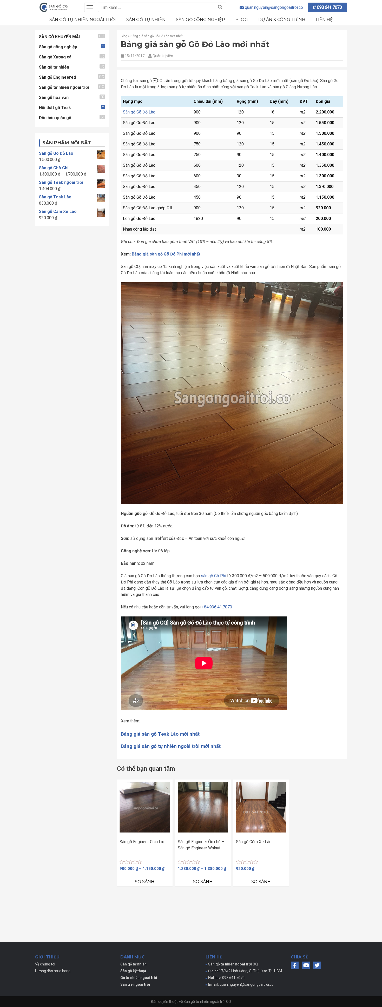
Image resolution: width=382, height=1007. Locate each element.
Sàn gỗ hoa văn (54, 97)
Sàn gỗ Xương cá (55, 57)
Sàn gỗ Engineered (57, 77)
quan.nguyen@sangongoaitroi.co (247, 984)
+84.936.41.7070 (217, 607)
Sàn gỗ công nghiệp (200, 19)
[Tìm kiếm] (220, 7)
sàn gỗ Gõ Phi (213, 575)
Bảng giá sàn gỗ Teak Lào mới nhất (160, 734)
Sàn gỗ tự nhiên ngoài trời (82, 19)
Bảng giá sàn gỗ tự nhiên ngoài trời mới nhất (171, 746)
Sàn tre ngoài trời (135, 984)
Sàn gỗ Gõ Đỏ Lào (139, 112)
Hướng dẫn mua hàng (52, 971)
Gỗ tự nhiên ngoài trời (138, 978)
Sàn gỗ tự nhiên (146, 19)
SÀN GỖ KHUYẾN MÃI (59, 36)
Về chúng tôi (45, 964)
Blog (241, 19)
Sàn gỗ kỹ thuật (133, 971)
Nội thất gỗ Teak (55, 107)
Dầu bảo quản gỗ (55, 117)
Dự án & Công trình (281, 19)
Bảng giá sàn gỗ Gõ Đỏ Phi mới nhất (166, 254)
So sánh (144, 881)
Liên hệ (324, 19)
